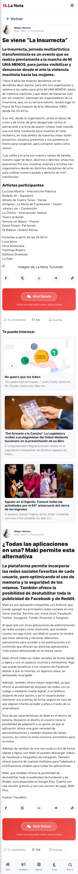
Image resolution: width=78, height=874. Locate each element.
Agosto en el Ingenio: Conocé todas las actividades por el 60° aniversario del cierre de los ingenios (37, 505)
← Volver (14, 19)
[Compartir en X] (22, 278)
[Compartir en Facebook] (5, 278)
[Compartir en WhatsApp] (39, 278)
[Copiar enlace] (72, 278)
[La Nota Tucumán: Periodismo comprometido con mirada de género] (13, 5)
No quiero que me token (23, 377)
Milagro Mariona (22, 28)
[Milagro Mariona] (8, 29)
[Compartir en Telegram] (55, 278)
